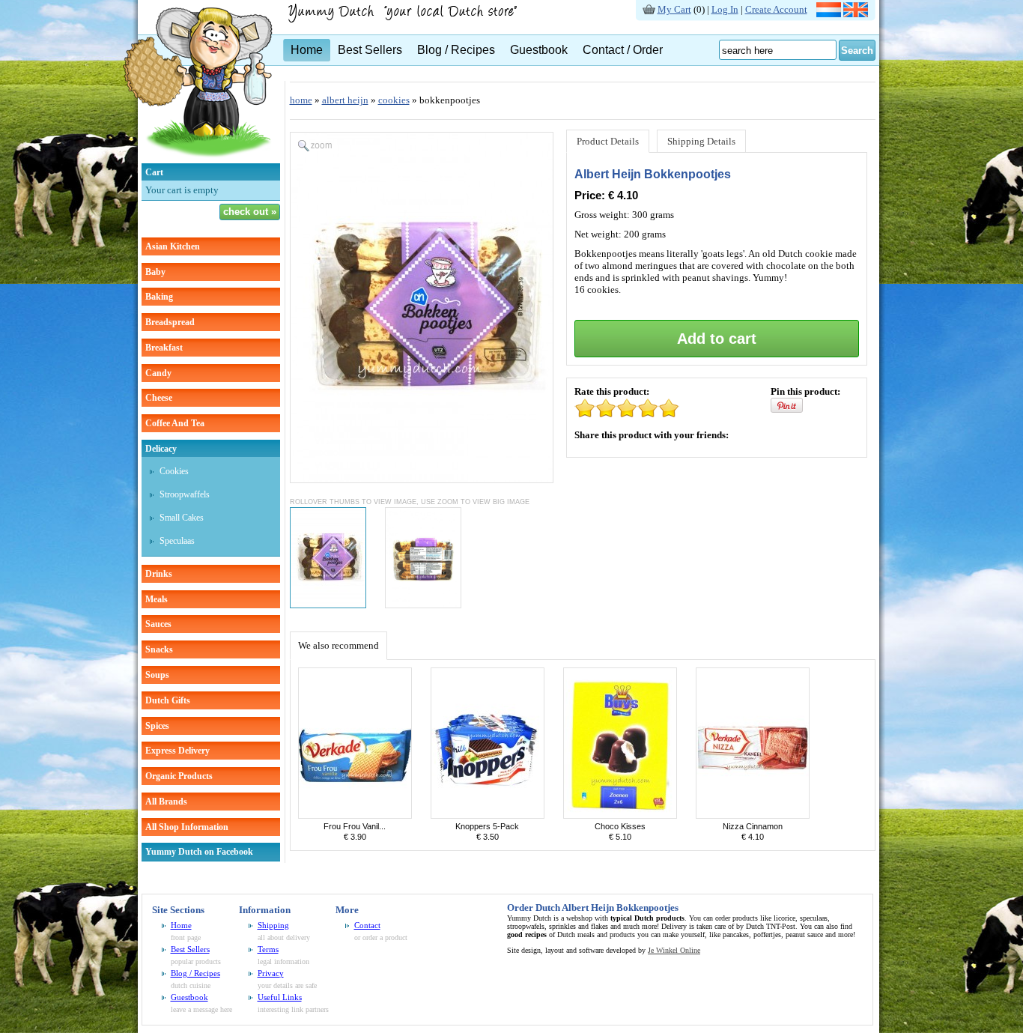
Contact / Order (623, 49)
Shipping (273, 925)
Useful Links (280, 997)
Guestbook (539, 49)
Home (307, 49)
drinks (158, 574)
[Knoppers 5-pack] (487, 815)
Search (857, 50)
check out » (249, 211)
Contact (367, 925)
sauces (158, 624)
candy (158, 373)
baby (155, 272)
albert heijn (345, 100)
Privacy (271, 973)
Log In (724, 9)
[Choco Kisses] (620, 815)
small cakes (182, 517)
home (301, 100)
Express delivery (177, 750)
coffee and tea (174, 423)
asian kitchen (172, 246)
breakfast (164, 347)
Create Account (776, 9)
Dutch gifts (167, 700)
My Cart (674, 9)
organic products (179, 776)
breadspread (170, 322)
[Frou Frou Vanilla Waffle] (355, 815)
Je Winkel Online (674, 950)
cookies (174, 471)
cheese (158, 398)
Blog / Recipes (456, 49)
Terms (268, 949)
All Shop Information (186, 827)
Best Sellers (370, 49)
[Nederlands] (828, 13)
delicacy (161, 448)
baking (159, 296)
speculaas (177, 541)
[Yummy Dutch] (198, 160)
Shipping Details (701, 141)
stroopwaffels (185, 494)
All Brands (166, 801)
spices (157, 726)
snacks (159, 649)
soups (157, 675)
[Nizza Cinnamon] (753, 815)
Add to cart (716, 338)
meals (156, 599)
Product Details (608, 141)
